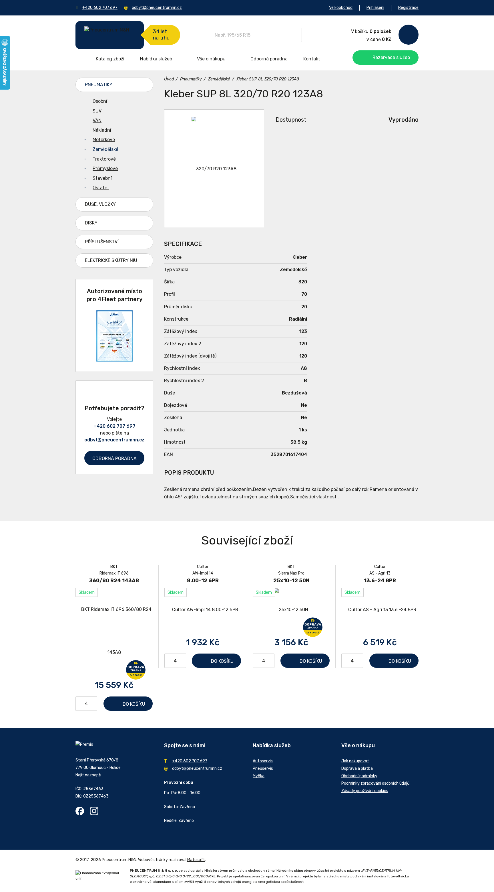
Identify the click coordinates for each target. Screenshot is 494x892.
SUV (97, 111)
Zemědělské (105, 149)
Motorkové (104, 139)
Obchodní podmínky (359, 775)
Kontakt (311, 59)
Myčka (258, 775)
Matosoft (196, 859)
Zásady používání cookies (364, 790)
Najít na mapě (88, 775)
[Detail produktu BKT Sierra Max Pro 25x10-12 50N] (291, 609)
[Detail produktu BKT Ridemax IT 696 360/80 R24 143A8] (114, 631)
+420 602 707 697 (99, 7)
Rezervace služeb (391, 57)
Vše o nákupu (211, 59)
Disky (91, 223)
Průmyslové (105, 168)
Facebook (79, 811)
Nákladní (102, 130)
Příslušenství (102, 241)
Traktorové (104, 159)
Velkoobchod (340, 7)
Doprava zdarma (136, 670)
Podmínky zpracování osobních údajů (375, 783)
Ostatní (101, 187)
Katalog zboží (110, 59)
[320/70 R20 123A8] (214, 168)
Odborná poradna (269, 59)
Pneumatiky (98, 84)
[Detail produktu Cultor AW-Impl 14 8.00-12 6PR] (202, 609)
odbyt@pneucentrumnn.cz (157, 7)
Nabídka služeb (156, 59)
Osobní (100, 101)
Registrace (408, 7)
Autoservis (263, 761)
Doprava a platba (357, 768)
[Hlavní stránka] (109, 35)
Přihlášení (375, 7)
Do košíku (134, 704)
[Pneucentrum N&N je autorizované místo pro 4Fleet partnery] (114, 360)
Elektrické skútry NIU (111, 260)
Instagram (94, 811)
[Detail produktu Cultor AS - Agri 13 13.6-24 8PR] (380, 609)
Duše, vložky (100, 204)
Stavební (102, 178)
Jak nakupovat (355, 761)
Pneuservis (263, 768)
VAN (97, 120)
